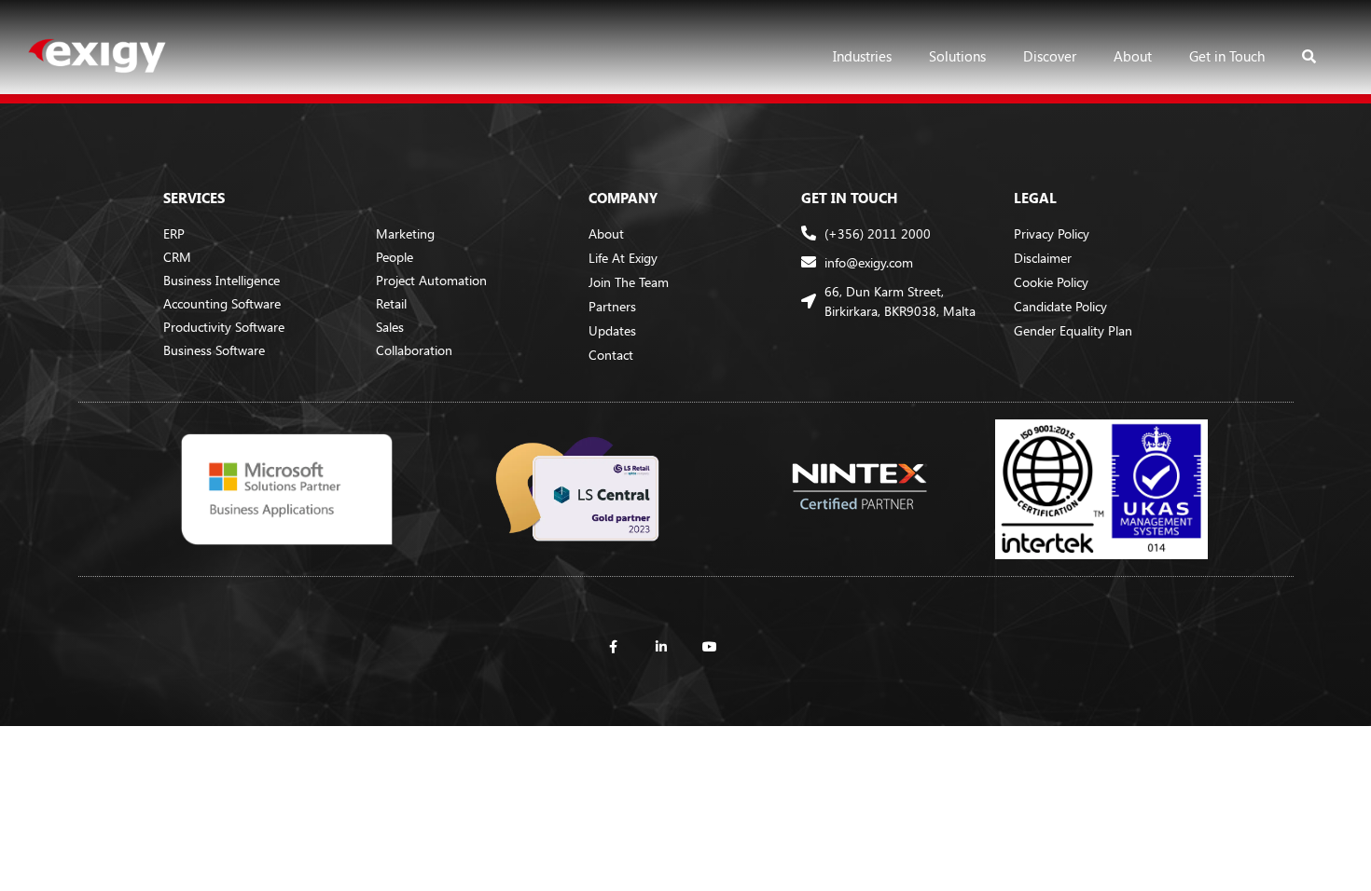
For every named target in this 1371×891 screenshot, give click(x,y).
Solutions (957, 56)
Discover (1049, 56)
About (1133, 56)
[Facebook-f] (612, 646)
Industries (862, 56)
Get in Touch (1227, 56)
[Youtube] (709, 646)
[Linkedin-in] (661, 646)
